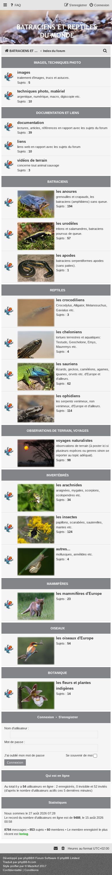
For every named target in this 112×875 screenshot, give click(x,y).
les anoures (66, 191)
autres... (63, 549)
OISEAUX (58, 628)
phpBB (27, 858)
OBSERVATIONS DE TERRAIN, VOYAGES (57, 430)
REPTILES (57, 290)
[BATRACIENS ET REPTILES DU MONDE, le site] (57, 31)
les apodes (65, 255)
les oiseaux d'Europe (74, 638)
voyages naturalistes (74, 440)
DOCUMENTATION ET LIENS (57, 113)
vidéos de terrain (32, 160)
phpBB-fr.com (27, 862)
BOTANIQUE (57, 673)
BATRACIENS (57, 181)
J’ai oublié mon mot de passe (24, 755)
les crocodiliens (70, 300)
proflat (14, 866)
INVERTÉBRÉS (58, 475)
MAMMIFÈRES (57, 583)
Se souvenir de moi (79, 755)
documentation (30, 123)
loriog (23, 834)
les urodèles (67, 223)
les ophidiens (68, 396)
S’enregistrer (68, 717)
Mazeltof (33, 866)
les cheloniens (69, 332)
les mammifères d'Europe (79, 593)
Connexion (45, 717)
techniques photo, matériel (41, 91)
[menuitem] (15, 5)
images (23, 72)
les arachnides (69, 485)
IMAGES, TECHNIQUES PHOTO (57, 62)
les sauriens (67, 364)
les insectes (66, 517)
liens (21, 141)
